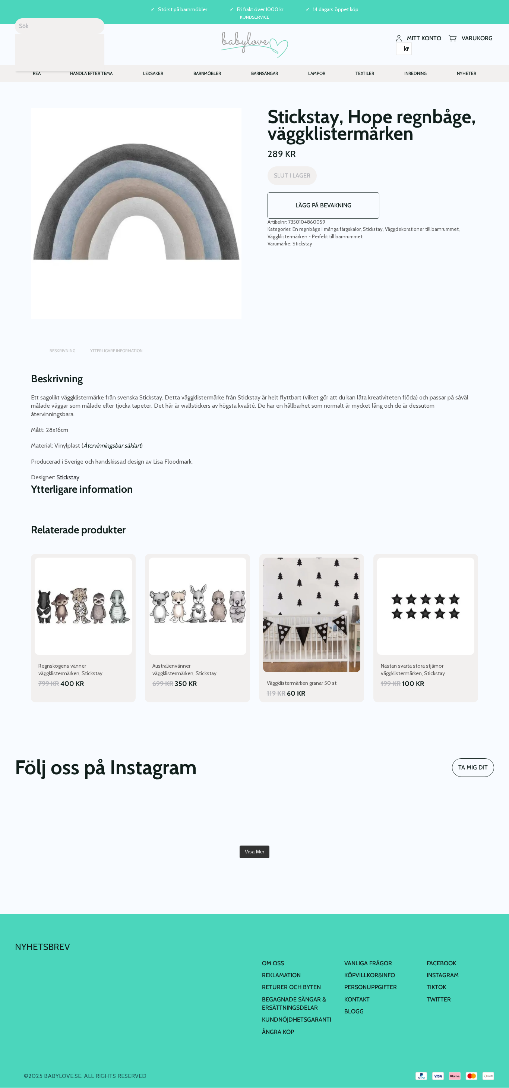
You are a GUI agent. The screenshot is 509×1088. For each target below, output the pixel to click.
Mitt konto (424, 37)
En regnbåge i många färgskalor (327, 229)
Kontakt (357, 999)
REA (37, 73)
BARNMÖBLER (207, 73)
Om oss (273, 963)
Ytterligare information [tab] (116, 350)
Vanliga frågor (368, 963)
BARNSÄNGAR (264, 73)
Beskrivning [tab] (62, 350)
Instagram (443, 975)
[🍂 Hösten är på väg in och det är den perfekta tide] (214, 817)
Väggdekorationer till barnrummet (422, 229)
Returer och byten (291, 987)
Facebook (441, 963)
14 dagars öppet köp (335, 9)
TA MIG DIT (473, 767)
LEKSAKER (153, 73)
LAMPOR (316, 73)
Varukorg (477, 37)
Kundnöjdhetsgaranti (296, 1019)
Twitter (439, 999)
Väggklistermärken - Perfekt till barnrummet (315, 236)
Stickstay (373, 229)
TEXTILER (364, 73)
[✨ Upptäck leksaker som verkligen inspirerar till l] (455, 817)
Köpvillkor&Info (369, 975)
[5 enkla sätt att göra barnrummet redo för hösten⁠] (294, 817)
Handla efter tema (91, 73)
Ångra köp (278, 1031)
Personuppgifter (370, 987)
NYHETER (466, 73)
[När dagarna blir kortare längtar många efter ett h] (53, 817)
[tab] (34, 347)
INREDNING (415, 73)
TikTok (436, 987)
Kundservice (254, 17)
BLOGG (354, 1011)
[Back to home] (254, 45)
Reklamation (281, 975)
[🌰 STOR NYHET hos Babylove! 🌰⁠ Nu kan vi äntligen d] (375, 817)
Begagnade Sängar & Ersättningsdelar (294, 1003)
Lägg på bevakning (323, 205)
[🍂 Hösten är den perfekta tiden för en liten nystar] (133, 817)
